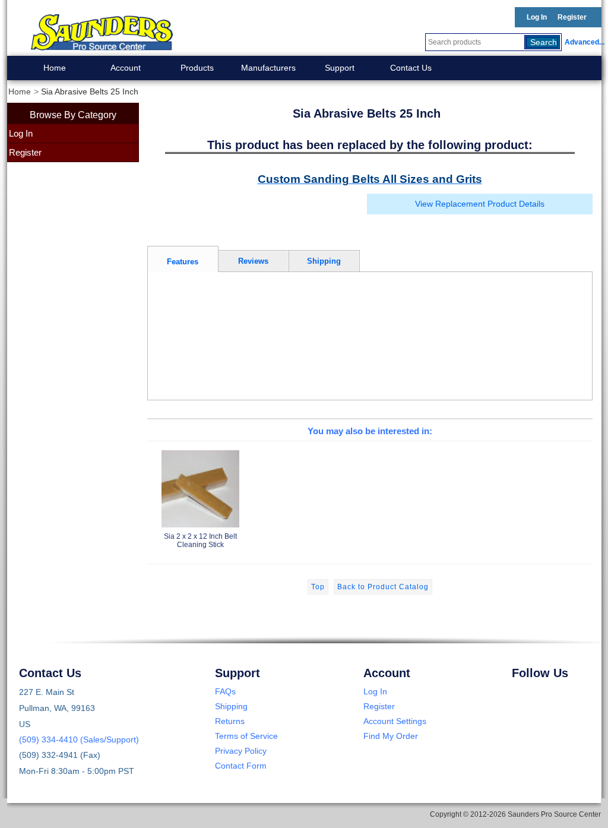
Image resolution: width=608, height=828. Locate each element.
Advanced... (583, 42)
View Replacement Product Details (479, 204)
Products (197, 67)
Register (572, 17)
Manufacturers (268, 67)
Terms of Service (246, 736)
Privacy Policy (241, 751)
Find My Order (390, 736)
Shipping (231, 706)
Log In (537, 17)
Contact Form (241, 765)
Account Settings (394, 721)
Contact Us (411, 67)
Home (54, 67)
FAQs (225, 691)
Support (339, 67)
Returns (230, 721)
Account (125, 67)
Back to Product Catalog (383, 587)
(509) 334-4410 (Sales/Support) (79, 739)
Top (318, 587)
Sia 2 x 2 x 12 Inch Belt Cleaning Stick (200, 540)
